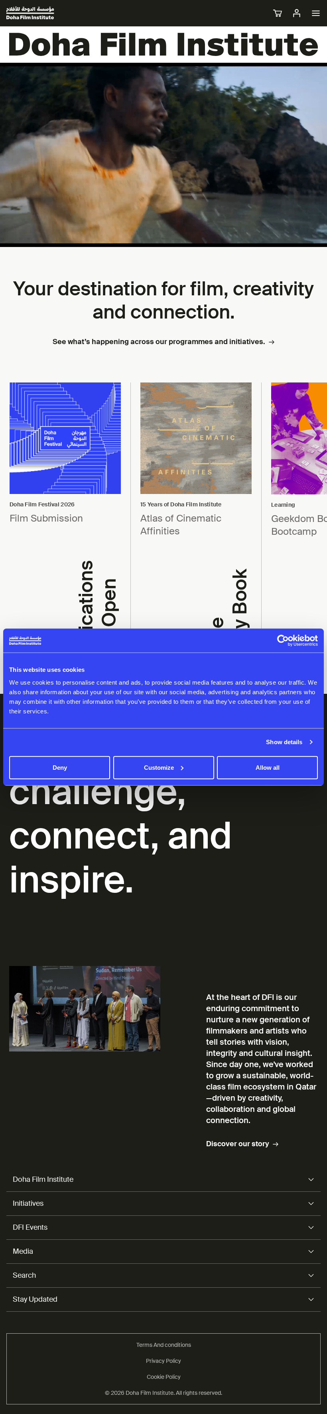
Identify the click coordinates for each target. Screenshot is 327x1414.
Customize (159, 767)
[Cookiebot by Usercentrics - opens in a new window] (283, 641)
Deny (60, 767)
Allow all (268, 767)
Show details (284, 742)
